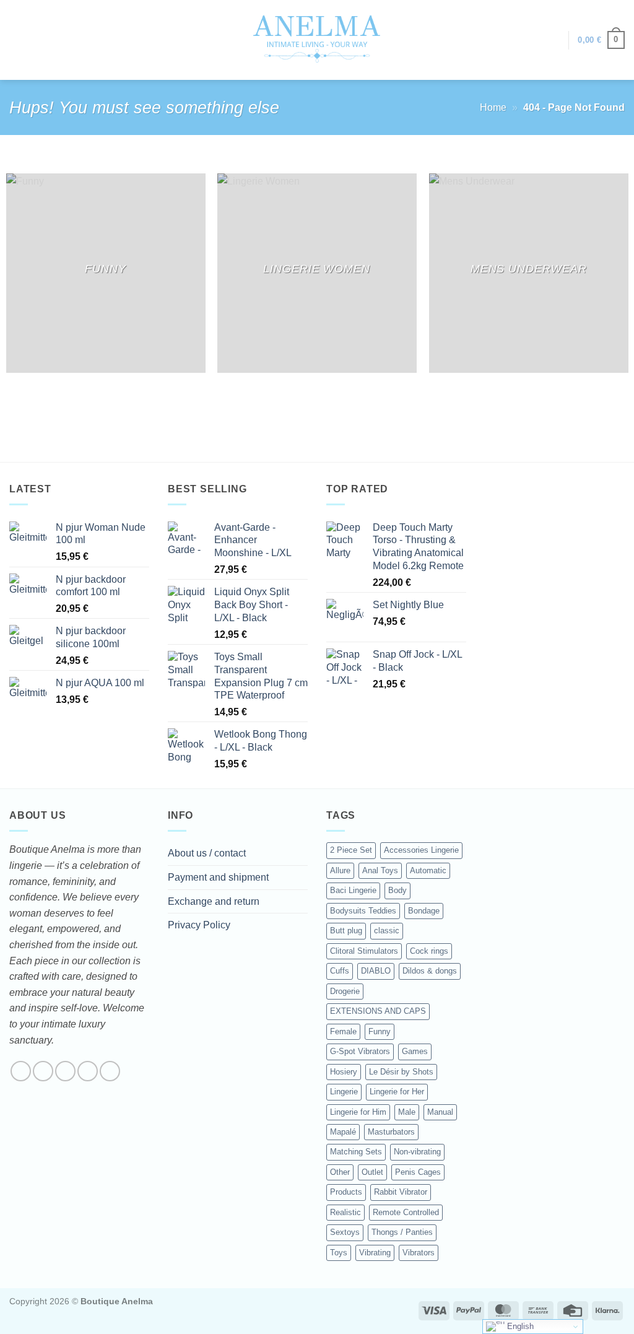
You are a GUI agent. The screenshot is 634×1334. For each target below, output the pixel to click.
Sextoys (345, 1232)
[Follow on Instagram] (43, 1071)
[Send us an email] (87, 1071)
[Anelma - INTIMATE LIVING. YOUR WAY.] (317, 39)
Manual (440, 1112)
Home (493, 107)
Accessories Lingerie (421, 850)
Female (343, 1031)
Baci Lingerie (353, 890)
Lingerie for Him (358, 1112)
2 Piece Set (351, 850)
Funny (379, 1031)
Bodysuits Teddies (363, 910)
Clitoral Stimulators (364, 951)
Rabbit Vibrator (400, 1192)
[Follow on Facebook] (21, 1071)
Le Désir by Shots (401, 1071)
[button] (553, 40)
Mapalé (343, 1131)
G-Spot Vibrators (360, 1051)
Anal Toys (380, 870)
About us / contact (207, 853)
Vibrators (418, 1252)
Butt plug (346, 930)
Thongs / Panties (402, 1232)
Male (406, 1112)
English (519, 1326)
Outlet (372, 1172)
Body (397, 890)
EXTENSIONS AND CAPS (378, 1011)
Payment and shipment (218, 877)
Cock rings (429, 951)
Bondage (424, 910)
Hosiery (343, 1071)
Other (340, 1172)
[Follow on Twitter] (65, 1071)
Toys (338, 1252)
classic (386, 930)
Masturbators (391, 1131)
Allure (340, 870)
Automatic (428, 870)
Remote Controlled (406, 1212)
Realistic (345, 1212)
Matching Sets (356, 1151)
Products (346, 1192)
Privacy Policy (199, 925)
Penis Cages (418, 1172)
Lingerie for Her (397, 1091)
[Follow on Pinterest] (110, 1071)
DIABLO (376, 970)
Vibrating (375, 1252)
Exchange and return (213, 901)
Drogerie (345, 991)
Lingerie (344, 1091)
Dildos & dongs (429, 970)
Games (415, 1051)
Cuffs (339, 970)
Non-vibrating (417, 1151)
